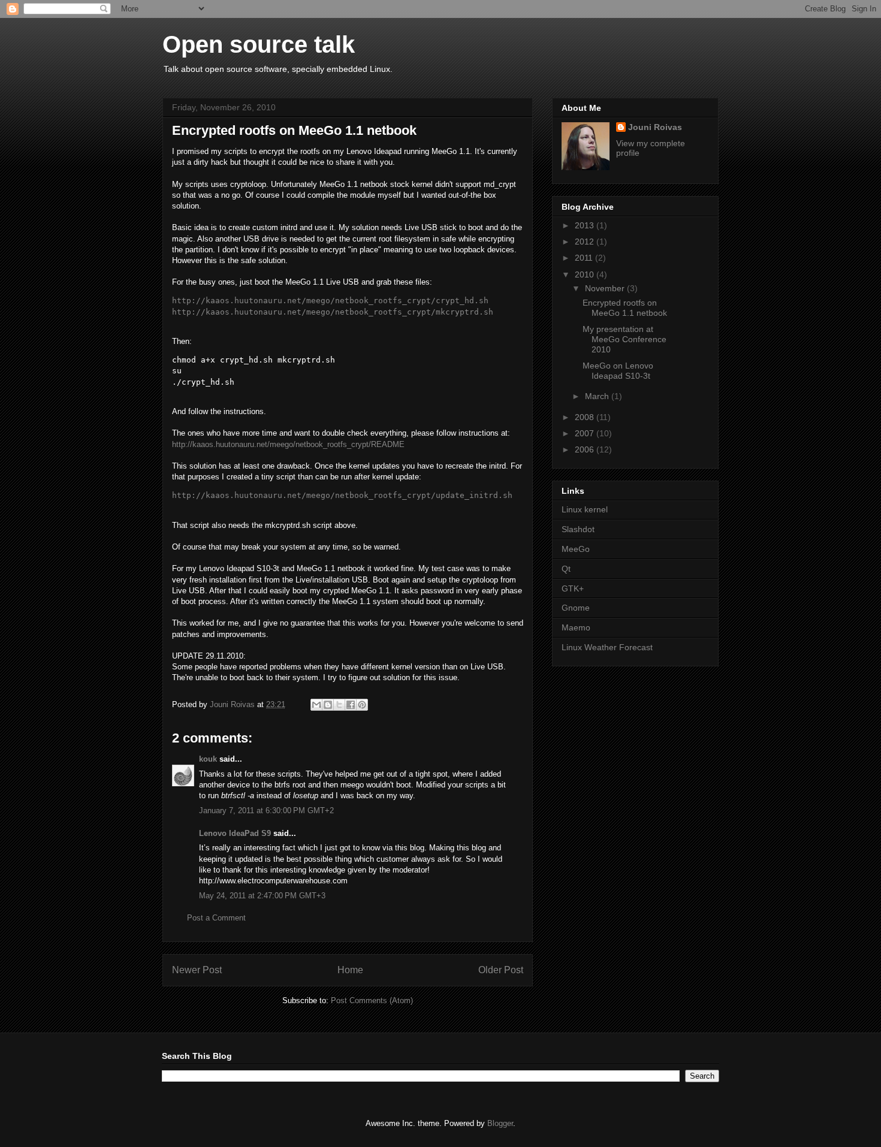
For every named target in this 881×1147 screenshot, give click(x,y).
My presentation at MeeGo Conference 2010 (624, 339)
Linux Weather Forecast (607, 647)
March (598, 396)
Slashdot (578, 529)
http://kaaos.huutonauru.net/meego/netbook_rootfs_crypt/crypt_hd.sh (330, 300)
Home (350, 970)
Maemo (576, 627)
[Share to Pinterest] (362, 705)
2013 (585, 225)
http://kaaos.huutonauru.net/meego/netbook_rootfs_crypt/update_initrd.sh (342, 495)
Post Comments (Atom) (372, 1000)
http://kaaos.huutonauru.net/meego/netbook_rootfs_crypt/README (288, 444)
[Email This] (316, 705)
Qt (566, 569)
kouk (208, 758)
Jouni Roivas (655, 127)
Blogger (500, 1123)
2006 (585, 449)
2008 (585, 417)
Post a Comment (216, 917)
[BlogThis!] (328, 705)
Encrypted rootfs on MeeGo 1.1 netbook (625, 308)
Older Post (500, 970)
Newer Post (197, 970)
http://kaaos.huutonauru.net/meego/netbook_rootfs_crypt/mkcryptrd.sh (332, 311)
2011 (585, 257)
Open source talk (258, 44)
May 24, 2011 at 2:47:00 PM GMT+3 (262, 895)
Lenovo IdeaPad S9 (235, 833)
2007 (585, 433)
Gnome (576, 607)
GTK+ (573, 588)
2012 (585, 241)
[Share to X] (339, 705)
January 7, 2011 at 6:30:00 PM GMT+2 (266, 810)
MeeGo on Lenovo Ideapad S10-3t (618, 371)
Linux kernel (585, 509)
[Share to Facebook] (351, 705)
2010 (585, 274)
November (606, 288)
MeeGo (576, 549)
